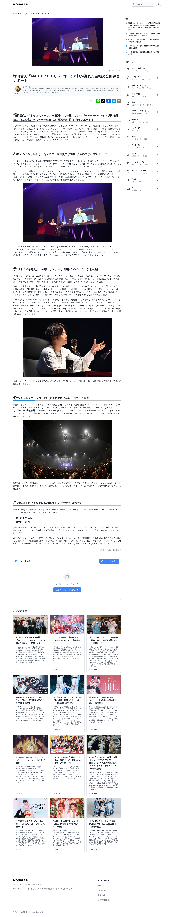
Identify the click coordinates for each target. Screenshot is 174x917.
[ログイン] (158, 4)
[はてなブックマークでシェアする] (114, 101)
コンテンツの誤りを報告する (110, 550)
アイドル (48, 14)
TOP (15, 14)
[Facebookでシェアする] (108, 101)
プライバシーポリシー (107, 890)
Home (100, 886)
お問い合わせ (104, 900)
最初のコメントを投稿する (67, 590)
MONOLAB (23, 912)
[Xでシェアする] (103, 101)
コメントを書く (110, 561)
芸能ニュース (36, 14)
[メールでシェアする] (119, 101)
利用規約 (102, 895)
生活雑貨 (23, 14)
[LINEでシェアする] (98, 101)
